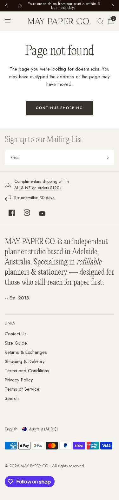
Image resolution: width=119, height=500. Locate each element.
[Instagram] (27, 213)
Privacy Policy (19, 379)
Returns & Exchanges (26, 352)
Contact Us (16, 333)
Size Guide (16, 342)
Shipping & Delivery (25, 361)
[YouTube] (42, 214)
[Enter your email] (108, 157)
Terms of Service (22, 389)
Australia (43, 429)
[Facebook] (12, 213)
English (11, 429)
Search (12, 398)
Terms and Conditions (27, 370)
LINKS (10, 323)
